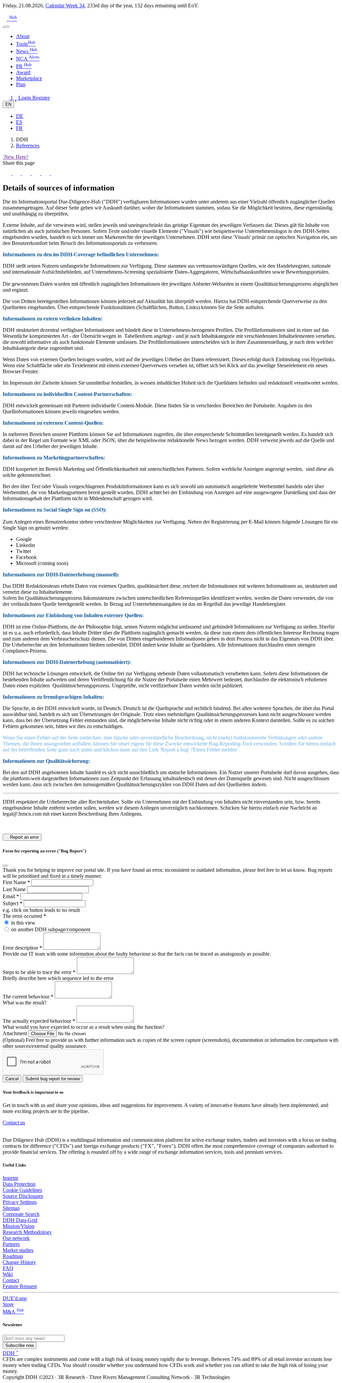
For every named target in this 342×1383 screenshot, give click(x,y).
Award (23, 72)
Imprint (10, 1178)
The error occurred (24, 916)
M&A (13, 1312)
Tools (25, 44)
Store (8, 1304)
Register (41, 98)
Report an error (24, 837)
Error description (22, 948)
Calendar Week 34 (64, 5)
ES (19, 122)
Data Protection (19, 1184)
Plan (20, 84)
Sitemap (11, 1208)
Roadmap (13, 1256)
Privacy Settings (20, 1202)
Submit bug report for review (52, 1078)
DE (19, 116)
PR (24, 66)
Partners (11, 1244)
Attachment (15, 1033)
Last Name (15, 889)
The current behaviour (28, 996)
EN (8, 104)
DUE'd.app (15, 1298)
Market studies (18, 1250)
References (27, 145)
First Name (16, 882)
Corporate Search (21, 1214)
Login (25, 98)
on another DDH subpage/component (50, 929)
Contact (11, 1280)
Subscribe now (19, 1345)
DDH (10, 1353)
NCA (27, 58)
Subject (12, 903)
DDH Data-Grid (20, 1220)
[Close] (5, 866)
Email (11, 896)
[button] (5, 11)
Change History (19, 1262)
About (22, 36)
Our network (16, 1238)
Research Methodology (27, 1232)
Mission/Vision (18, 1226)
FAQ (8, 1268)
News (26, 51)
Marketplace (29, 78)
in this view (23, 923)
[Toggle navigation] (6, 27)
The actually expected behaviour (39, 1021)
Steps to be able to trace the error (39, 972)
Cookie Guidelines (22, 1190)
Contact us (14, 1122)
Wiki (8, 1274)
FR (19, 128)
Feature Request (20, 1286)
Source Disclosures (23, 1196)
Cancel (12, 1078)
